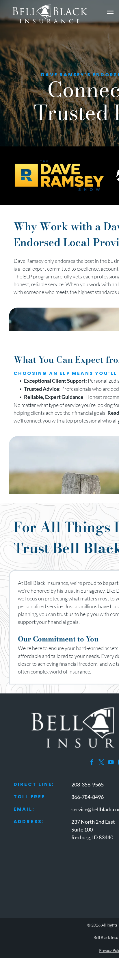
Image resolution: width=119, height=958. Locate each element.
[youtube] (111, 763)
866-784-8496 (87, 797)
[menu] (110, 12)
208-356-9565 (87, 784)
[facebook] (92, 763)
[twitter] (101, 763)
